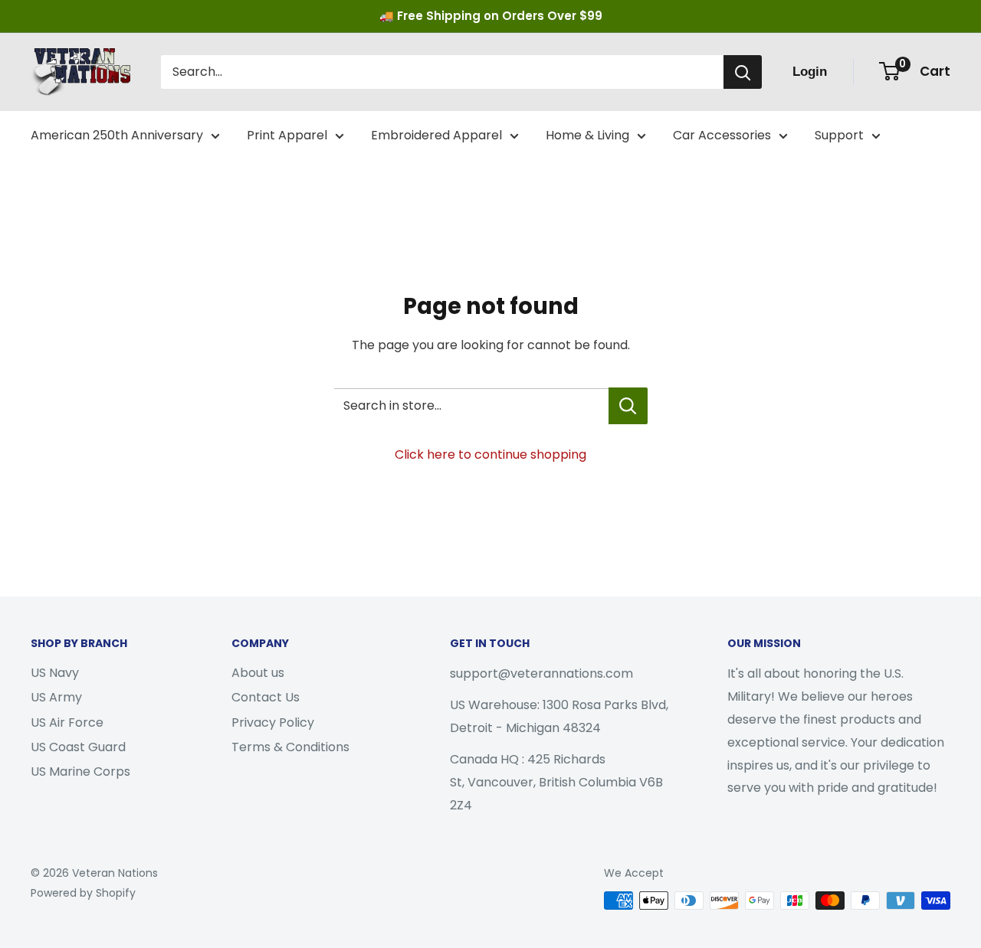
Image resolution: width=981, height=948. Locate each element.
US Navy (55, 673)
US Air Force (67, 722)
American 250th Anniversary (117, 135)
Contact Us (265, 697)
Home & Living (587, 135)
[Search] (742, 72)
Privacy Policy (272, 722)
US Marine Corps (80, 771)
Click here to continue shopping (490, 454)
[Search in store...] (628, 405)
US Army (56, 697)
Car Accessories (722, 135)
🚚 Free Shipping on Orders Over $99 (490, 16)
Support (839, 135)
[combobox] (442, 72)
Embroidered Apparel (436, 135)
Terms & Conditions (290, 747)
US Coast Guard (78, 747)
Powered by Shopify (83, 893)
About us (257, 673)
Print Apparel (287, 135)
